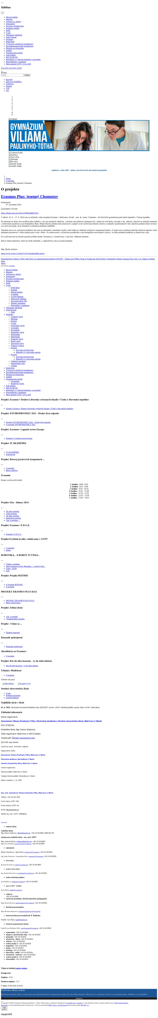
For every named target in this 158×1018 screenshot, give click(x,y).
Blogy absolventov (13, 603)
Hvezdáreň (15, 330)
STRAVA (10, 84)
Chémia (14, 366)
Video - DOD (11, 569)
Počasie (9, 86)
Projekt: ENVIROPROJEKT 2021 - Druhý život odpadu (28, 422)
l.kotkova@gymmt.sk (24, 841)
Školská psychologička (15, 48)
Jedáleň (9, 51)
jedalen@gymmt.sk (18, 882)
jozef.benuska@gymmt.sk (29, 928)
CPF (8, 88)
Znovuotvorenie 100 (19, 301)
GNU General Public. (121, 1003)
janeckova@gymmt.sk (31, 852)
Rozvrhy (9, 79)
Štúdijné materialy (13, 633)
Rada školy (10, 42)
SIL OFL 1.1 (85, 1005)
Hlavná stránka (12, 17)
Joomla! (79, 1003)
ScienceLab (10, 454)
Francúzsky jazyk (18, 326)
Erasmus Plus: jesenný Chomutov (29, 196)
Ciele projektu (11, 514)
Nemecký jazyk (17, 339)
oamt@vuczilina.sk (21, 865)
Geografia (15, 328)
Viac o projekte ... (13, 520)
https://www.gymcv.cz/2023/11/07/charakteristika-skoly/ (23, 253)
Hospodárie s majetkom (20, 305)
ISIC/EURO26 (12, 57)
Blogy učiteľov (12, 470)
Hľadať (4, 73)
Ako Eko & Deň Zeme (25, 350)
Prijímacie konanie (13, 695)
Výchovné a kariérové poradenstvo (19, 44)
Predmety (9, 39)
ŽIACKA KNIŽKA (14, 82)
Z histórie (14, 294)
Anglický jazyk (17, 317)
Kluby (8, 550)
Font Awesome (62, 1005)
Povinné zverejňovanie (15, 26)
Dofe (13, 312)
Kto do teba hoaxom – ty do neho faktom (22, 666)
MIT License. (52, 1005)
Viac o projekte (12, 617)
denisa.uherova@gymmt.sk (25, 903)
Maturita (9, 19)
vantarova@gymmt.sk (36, 856)
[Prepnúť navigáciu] (2, 418)
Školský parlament (18, 303)
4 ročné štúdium (17, 297)
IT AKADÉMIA (12, 452)
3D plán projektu (12, 511)
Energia (14, 348)
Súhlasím (79, 998)
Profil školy (15, 288)
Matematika (15, 337)
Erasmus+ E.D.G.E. (14, 534)
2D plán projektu (12, 516)
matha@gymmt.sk (16, 890)
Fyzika (13, 323)
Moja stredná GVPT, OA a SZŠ (18, 64)
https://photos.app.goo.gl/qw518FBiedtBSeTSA (20, 213)
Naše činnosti (11, 37)
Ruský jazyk (16, 341)
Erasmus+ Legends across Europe (19, 438)
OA (7, 91)
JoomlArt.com (71, 1003)
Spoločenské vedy (18, 363)
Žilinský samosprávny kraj (23, 738)
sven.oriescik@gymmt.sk (22, 844)
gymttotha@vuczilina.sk (25, 873)
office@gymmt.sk (12, 810)
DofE (8, 30)
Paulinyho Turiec (17, 384)
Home (8, 179)
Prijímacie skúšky (13, 28)
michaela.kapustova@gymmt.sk (29, 911)
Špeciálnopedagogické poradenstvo (19, 46)
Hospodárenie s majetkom (16, 62)
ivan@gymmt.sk (21, 920)
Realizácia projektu (13, 518)
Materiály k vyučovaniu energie (28, 352)
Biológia (14, 319)
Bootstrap (4, 1005)
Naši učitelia (11, 55)
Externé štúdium (12, 698)
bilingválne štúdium (18, 299)
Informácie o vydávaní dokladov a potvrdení (23, 59)
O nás (8, 33)
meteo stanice (21, 968)
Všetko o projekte (13, 564)
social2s (12, 266)
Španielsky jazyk (17, 332)
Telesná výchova (17, 346)
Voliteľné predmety (18, 361)
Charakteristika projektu (15, 619)
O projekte (10, 181)
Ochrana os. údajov (13, 22)
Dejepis (14, 321)
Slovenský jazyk (17, 343)
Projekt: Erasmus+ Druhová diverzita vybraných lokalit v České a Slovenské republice (39, 409)
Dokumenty (10, 24)
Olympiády (15, 381)
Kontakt (14, 290)
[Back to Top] (2, 1001)
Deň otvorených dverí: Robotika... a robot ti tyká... (25, 566)
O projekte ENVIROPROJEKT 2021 (20, 425)
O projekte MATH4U (14, 585)
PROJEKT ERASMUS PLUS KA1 (20, 601)
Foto (8, 571)
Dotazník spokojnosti (14, 646)
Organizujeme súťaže (14, 53)
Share (3, 263)
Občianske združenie (14, 35)
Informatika (15, 334)
